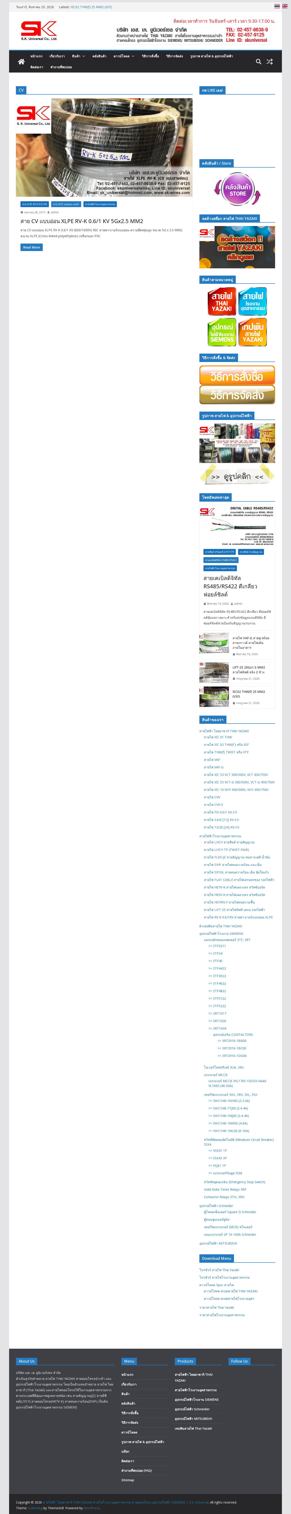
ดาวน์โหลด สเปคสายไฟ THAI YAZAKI (231, 1291)
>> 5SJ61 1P (217, 1165)
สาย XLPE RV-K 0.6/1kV (34, 204)
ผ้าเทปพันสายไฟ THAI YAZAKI (220, 926)
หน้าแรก (36, 56)
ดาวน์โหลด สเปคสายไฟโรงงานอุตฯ (229, 1298)
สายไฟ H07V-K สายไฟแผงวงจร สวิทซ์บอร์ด (234, 887)
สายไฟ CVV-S (213, 804)
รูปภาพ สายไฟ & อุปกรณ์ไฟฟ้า (211, 56)
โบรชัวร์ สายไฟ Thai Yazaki (219, 1270)
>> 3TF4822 (217, 991)
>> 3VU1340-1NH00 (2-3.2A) (229, 1101)
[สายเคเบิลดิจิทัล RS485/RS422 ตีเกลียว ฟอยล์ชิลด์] (237, 525)
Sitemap (127, 1480)
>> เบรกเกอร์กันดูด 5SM (225, 1173)
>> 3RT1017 (217, 1013)
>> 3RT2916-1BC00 (232, 1048)
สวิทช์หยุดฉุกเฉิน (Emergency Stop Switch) (234, 1182)
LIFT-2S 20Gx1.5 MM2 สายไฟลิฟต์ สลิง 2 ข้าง (103, 7)
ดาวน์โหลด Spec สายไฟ (216, 1285)
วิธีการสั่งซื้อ (150, 56)
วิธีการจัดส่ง (174, 56)
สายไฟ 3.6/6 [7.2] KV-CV (221, 819)
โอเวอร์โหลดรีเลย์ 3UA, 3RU (224, 1067)
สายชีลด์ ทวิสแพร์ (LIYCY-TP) (219, 551)
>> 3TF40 (215, 961)
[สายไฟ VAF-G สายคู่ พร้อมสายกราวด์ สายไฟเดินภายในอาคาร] (214, 646)
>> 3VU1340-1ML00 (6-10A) (228, 1131)
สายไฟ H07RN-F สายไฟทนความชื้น (229, 902)
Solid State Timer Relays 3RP (225, 1189)
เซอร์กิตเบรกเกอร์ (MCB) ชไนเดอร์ (228, 1227)
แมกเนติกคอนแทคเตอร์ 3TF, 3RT (227, 940)
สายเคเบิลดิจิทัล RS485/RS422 (221, 560)
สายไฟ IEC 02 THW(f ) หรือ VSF (226, 744)
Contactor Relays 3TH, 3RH (224, 1197)
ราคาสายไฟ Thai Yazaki (216, 1307)
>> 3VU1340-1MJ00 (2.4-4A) (228, 1116)
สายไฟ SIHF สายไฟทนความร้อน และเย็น (233, 865)
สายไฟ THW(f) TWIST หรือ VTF (226, 752)
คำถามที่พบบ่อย (61, 67)
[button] (82, 56)
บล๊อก (125, 1451)
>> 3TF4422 (217, 968)
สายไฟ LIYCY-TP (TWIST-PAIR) (226, 850)
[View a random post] (269, 61)
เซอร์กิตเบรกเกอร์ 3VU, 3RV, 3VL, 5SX (230, 1094)
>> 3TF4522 (217, 976)
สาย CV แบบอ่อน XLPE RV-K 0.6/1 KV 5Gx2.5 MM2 (81, 221)
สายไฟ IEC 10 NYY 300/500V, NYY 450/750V (236, 789)
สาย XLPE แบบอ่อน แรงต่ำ (66, 204)
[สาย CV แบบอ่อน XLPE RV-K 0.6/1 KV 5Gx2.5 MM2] (104, 147)
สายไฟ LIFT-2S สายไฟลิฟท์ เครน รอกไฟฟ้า (234, 910)
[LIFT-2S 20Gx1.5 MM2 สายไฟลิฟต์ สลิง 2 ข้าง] (214, 673)
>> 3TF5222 (217, 1006)
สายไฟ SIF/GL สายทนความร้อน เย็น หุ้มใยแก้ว (236, 872)
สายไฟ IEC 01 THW (218, 737)
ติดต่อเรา (36, 67)
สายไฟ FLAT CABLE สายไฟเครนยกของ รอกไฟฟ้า (239, 880)
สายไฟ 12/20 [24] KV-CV (221, 827)
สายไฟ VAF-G (213, 767)
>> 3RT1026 (217, 1021)
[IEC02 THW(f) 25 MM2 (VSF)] (214, 697)
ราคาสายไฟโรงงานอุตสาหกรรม (222, 1315)
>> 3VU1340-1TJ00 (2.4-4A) (228, 1108)
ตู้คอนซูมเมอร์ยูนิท (216, 1219)
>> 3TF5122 (217, 998)
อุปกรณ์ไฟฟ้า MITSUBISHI (218, 1243)
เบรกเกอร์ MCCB (216, 1075)
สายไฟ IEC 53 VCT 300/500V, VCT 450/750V (236, 774)
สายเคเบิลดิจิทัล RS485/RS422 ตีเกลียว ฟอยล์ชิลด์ (230, 586)
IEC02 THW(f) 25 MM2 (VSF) (249, 694)
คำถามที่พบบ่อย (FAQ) (136, 1470)
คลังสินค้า (99, 56)
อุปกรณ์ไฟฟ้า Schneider (216, 1206)
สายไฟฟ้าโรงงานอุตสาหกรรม (100, 204)
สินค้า (76, 56)
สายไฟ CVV (212, 797)
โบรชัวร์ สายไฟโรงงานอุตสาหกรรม (224, 1277)
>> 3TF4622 (217, 983)
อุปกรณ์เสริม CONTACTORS (233, 1034)
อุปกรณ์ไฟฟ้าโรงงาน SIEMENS (221, 933)
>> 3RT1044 (217, 1028)
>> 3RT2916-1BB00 (232, 1041)
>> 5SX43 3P (217, 1158)
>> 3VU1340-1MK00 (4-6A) (228, 1123)
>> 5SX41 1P (217, 1150)
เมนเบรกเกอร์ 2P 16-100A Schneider (230, 1234)
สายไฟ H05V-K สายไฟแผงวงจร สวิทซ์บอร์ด (234, 895)
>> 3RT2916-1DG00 (232, 1056)
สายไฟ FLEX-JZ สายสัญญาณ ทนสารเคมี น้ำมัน (237, 857)
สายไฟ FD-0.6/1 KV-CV (220, 812)
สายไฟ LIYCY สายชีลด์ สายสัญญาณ (229, 842)
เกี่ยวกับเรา (57, 56)
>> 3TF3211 (217, 946)
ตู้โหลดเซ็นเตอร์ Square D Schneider (230, 1212)
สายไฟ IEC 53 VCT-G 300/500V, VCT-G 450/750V (239, 782)
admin (55, 212)
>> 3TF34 (215, 953)
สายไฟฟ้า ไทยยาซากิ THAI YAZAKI (224, 731)
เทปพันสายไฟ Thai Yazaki (193, 1428)
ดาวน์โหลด (122, 56)
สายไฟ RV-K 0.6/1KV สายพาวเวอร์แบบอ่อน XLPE (238, 917)
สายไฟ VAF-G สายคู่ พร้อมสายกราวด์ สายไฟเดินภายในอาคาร (251, 643)
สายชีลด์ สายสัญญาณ (251, 551)
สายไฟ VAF (212, 759)
